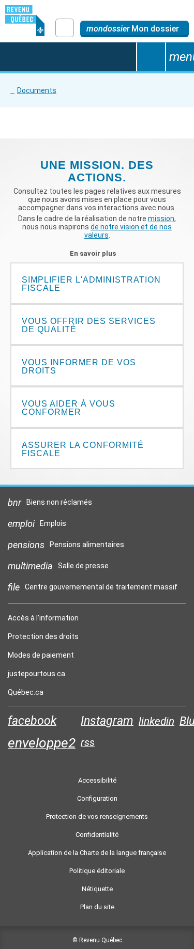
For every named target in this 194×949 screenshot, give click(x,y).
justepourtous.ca (36, 676)
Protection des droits (43, 636)
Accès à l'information (43, 618)
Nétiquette (97, 889)
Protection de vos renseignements (97, 816)
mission (161, 218)
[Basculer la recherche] (150, 56)
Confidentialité (97, 834)
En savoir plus (97, 253)
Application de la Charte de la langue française (97, 853)
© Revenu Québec (97, 940)
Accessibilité (97, 780)
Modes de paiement (41, 655)
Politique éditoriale (97, 871)
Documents (36, 90)
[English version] (64, 28)
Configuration (97, 798)
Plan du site (97, 907)
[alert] (134, 29)
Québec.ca (25, 695)
